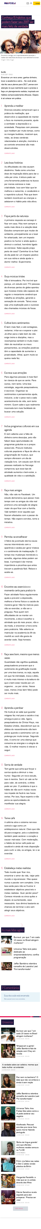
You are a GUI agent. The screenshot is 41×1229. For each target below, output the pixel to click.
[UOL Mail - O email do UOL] (27, 3)
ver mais (19, 1208)
